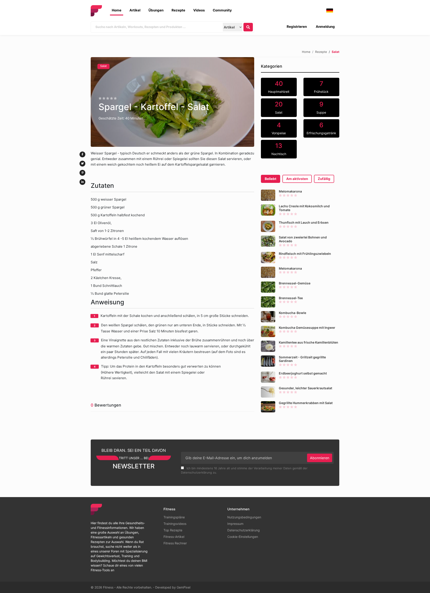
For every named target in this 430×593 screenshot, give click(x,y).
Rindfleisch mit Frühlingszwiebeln (305, 253)
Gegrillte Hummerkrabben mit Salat (306, 403)
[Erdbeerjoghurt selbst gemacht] (268, 377)
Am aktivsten (297, 179)
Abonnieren (319, 458)
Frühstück (321, 87)
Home (116, 10)
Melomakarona (290, 191)
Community (222, 10)
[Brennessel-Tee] (268, 301)
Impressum (235, 524)
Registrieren (297, 26)
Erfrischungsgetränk (321, 128)
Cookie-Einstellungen (242, 537)
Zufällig (324, 179)
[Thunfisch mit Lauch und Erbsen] (268, 226)
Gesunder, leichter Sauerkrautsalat (305, 388)
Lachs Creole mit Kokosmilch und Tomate (304, 208)
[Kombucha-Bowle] (268, 316)
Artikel (134, 10)
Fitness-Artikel (173, 537)
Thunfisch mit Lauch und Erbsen (304, 222)
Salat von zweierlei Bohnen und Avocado (303, 239)
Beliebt (270, 179)
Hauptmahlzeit (278, 87)
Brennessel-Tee (291, 298)
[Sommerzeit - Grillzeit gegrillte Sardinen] (268, 361)
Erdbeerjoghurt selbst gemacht (303, 373)
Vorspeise (279, 128)
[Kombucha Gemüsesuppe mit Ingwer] (268, 331)
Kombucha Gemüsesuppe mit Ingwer (307, 327)
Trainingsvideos (174, 524)
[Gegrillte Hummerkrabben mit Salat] (268, 406)
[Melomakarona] (268, 195)
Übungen (155, 10)
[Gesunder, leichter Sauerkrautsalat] (268, 392)
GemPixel (183, 587)
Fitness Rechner (175, 543)
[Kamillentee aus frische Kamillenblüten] (268, 346)
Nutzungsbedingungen (244, 517)
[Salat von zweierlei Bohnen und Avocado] (268, 241)
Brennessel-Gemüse (294, 283)
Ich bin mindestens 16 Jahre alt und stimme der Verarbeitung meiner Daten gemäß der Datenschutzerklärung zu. (244, 470)
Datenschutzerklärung (243, 530)
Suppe (321, 107)
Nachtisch (278, 149)
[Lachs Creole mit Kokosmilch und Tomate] (268, 210)
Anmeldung (325, 26)
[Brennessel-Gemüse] (268, 287)
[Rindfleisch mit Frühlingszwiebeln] (268, 257)
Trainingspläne (174, 517)
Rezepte (178, 10)
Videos (199, 10)
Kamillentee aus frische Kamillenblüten (308, 342)
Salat (103, 66)
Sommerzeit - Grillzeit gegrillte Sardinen (302, 359)
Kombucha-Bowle (292, 313)
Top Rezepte (172, 530)
